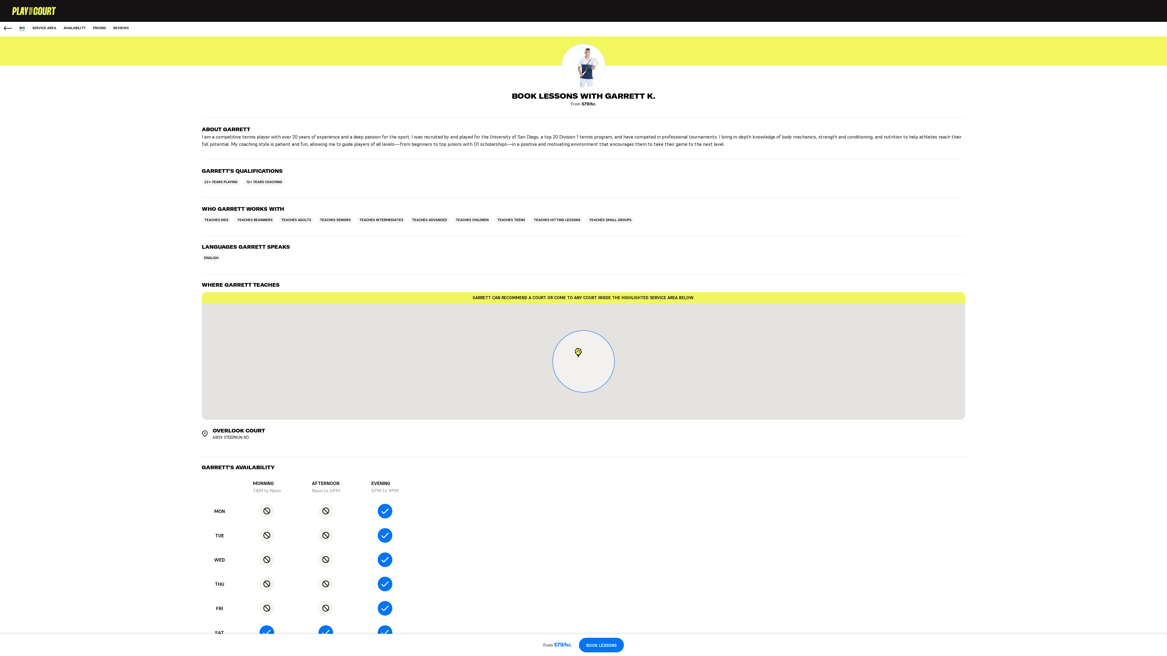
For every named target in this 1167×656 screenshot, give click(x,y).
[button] (578, 353)
